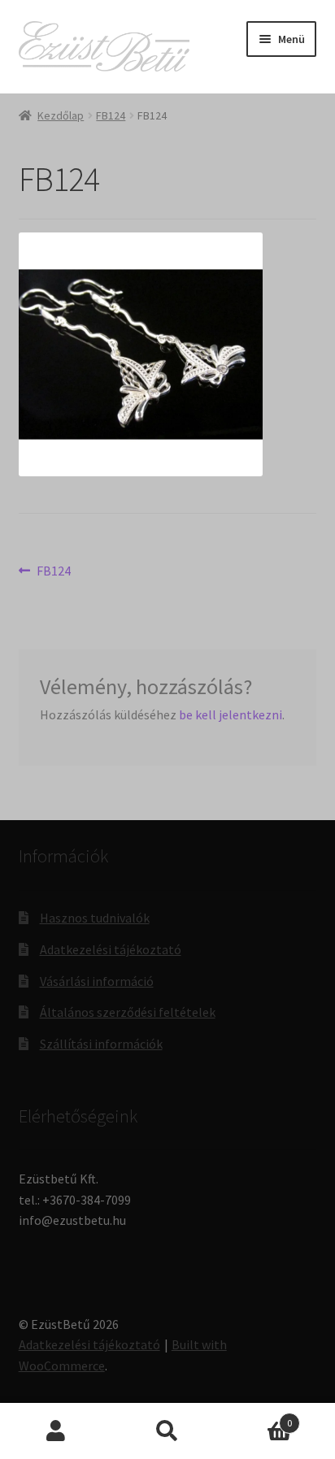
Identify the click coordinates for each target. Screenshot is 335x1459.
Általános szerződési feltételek (127, 1012)
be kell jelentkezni (230, 714)
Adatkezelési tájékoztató (110, 949)
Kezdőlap (60, 115)
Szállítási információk (101, 1044)
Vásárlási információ (97, 981)
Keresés (167, 1431)
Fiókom (55, 1431)
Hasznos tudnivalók (95, 918)
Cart (258, 1417)
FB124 (110, 115)
